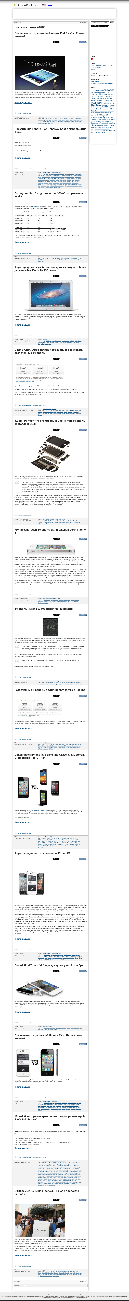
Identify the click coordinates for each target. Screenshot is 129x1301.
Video (62, 184)
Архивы (93, 75)
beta (43, 1165)
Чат (71, 1165)
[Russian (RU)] (93, 58)
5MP (60, 1103)
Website (69, 1180)
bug (50, 1165)
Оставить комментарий (24, 113)
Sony (59, 1179)
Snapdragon (59, 844)
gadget (39, 841)
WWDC (56, 1182)
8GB (54, 1028)
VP (74, 184)
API (74, 118)
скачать (47, 1185)
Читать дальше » (23, 102)
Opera (71, 181)
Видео (77, 186)
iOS (39, 178)
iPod (48, 180)
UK (70, 958)
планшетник (41, 187)
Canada (66, 955)
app (77, 118)
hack (102, 100)
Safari (65, 1177)
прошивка (99, 130)
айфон (52, 123)
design (44, 1167)
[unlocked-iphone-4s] (40, 383)
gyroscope (73, 120)
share (39, 1179)
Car (71, 175)
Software (59, 172)
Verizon (77, 121)
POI (39, 1177)
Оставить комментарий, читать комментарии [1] (31, 169)
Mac (78, 180)
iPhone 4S (40, 180)
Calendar (54, 1165)
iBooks (79, 341)
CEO (68, 1165)
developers (79, 175)
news (55, 181)
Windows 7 (50, 1182)
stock (65, 1179)
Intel (79, 177)
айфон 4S (67, 186)
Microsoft (59, 842)
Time (47, 184)
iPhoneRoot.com (27, 5)
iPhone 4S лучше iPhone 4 (37, 810)
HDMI (55, 841)
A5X (72, 118)
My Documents (59, 1174)
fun (67, 520)
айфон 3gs (77, 1182)
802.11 (67, 118)
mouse (43, 1174)
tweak (39, 1180)
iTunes (57, 180)
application (48, 175)
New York (69, 1174)
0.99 (45, 838)
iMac (39, 1170)
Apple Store (65, 600)
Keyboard (69, 180)
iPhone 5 (42, 1171)
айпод (48, 186)
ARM (74, 1164)
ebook (63, 341)
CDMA (51, 120)
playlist (79, 1176)
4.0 (58, 118)
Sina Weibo (35, 206)
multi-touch (48, 1174)
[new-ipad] (40, 89)
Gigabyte (70, 520)
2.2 (53, 838)
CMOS (73, 955)
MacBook (57, 342)
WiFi (80, 121)
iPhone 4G (78, 178)
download (44, 177)
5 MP (52, 174)
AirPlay (39, 1164)
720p (58, 174)
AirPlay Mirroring (46, 1164)
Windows (52, 845)
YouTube (104, 121)
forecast (77, 1167)
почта (39, 181)
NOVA (68, 181)
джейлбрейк (109, 127)
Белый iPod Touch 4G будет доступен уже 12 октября (49, 965)
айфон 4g (61, 186)
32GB (50, 118)
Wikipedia (40, 1182)
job (91, 109)
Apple (79, 118)
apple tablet (69, 258)
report (96, 113)
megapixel (60, 121)
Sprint (74, 412)
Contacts (40, 1167)
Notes (64, 181)
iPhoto (44, 180)
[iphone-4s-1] (32, 902)
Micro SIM (53, 842)
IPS (56, 121)
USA (108, 119)
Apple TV (43, 175)
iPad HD (49, 121)
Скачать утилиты (96, 67)
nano (65, 1174)
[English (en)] (93, 59)
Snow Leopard (53, 1179)
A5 (69, 118)
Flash (76, 341)
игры (63, 177)
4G (60, 118)
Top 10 (78, 1179)
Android (47, 839)
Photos (50, 183)
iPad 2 (52, 178)
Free (72, 410)
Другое (46, 339)
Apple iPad (63, 258)
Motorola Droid (70, 842)
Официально (53, 172)
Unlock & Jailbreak (42, 413)
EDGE (59, 120)
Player (75, 1176)
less (73, 180)
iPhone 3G (58, 1170)
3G (53, 118)
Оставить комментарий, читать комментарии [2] (31, 405)
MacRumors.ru (95, 81)
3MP (56, 118)
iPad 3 (40, 121)
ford (60, 177)
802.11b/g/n (40, 839)
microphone (76, 1173)
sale (71, 342)
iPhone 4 (73, 178)
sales (74, 342)
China (74, 175)
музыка (53, 1174)
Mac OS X (45, 1173)
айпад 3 (48, 123)
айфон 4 (56, 186)
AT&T (39, 120)
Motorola (64, 842)
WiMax (47, 845)
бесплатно (66, 1183)
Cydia (92, 96)
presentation (56, 183)
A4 (38, 1104)
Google (99, 100)
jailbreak (111, 107)
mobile (51, 181)
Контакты (93, 69)
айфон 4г (72, 186)
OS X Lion (63, 1176)
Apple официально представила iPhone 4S (42, 853)
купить (24, 389)
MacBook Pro (63, 342)
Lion (76, 180)
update (54, 184)
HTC (58, 841)
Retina (65, 121)
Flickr (57, 177)
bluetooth (47, 120)
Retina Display (70, 121)
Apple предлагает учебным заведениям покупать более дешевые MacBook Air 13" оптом (51, 269)
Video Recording (69, 184)
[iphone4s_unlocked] (40, 718)
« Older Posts (17, 22)
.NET (45, 1162)
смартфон (45, 523)
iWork (61, 180)
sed (45, 184)
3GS (66, 1162)
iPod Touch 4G (46, 1029)
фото (46, 183)
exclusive (72, 341)
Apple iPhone (103, 92)
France (39, 956)
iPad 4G (45, 121)
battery (42, 120)
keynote (40, 684)
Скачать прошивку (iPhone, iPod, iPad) (102, 65)
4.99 (47, 174)
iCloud (76, 177)
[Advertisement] (64, 13)
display (55, 120)
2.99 (54, 1162)
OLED (76, 842)
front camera (64, 120)
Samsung (40, 844)
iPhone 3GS (64, 1170)
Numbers (54, 601)
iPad (78, 120)
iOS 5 (41, 178)
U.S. (77, 412)
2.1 (48, 118)
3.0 (56, 1162)
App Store (71, 174)
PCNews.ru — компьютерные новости (102, 83)
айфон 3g (71, 1182)
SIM (71, 412)
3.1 (58, 1162)
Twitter (51, 184)
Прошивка (103, 123)
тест (52, 187)
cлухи (46, 256)
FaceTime (53, 177)
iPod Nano (49, 1171)
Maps (42, 181)
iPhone (53, 121)
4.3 (62, 838)
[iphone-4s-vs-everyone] (39, 807)
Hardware (47, 172)
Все (44, 117)
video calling (75, 844)
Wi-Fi (62, 259)
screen (39, 184)
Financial (47, 519)
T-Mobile (46, 747)
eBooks (67, 341)
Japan (64, 180)
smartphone (53, 844)
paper (43, 183)
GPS (69, 120)
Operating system (56, 1176)
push (66, 183)
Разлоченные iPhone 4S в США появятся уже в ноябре (50, 689)
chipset (59, 341)
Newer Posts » (83, 22)
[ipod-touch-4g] (40, 998)
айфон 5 (61, 1183)
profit (63, 183)
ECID (108, 98)
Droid (71, 839)
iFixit (74, 520)
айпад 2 (43, 123)
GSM (75, 410)
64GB (63, 118)
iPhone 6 (112, 105)
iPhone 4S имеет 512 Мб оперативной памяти (44, 608)
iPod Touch (52, 180)
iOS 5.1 (45, 178)
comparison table (71, 1104)
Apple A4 (51, 1104)
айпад (39, 123)
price (60, 183)
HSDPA (72, 177)
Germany (51, 956)
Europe (73, 744)
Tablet (59, 259)
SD (42, 184)
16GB (45, 118)
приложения (55, 175)
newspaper (59, 181)
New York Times (76, 1174)
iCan (74, 1168)
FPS (77, 839)
